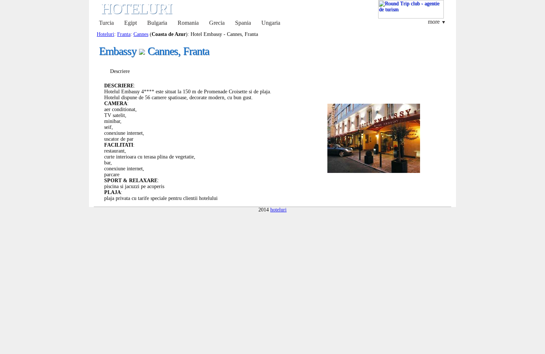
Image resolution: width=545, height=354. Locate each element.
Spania (243, 23)
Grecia (217, 23)
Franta (124, 34)
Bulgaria (157, 23)
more (437, 22)
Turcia (106, 23)
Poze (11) (155, 71)
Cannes (140, 34)
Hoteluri (105, 34)
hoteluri (278, 210)
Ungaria (270, 23)
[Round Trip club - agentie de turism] (411, 17)
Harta (190, 71)
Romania (188, 23)
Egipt (130, 23)
